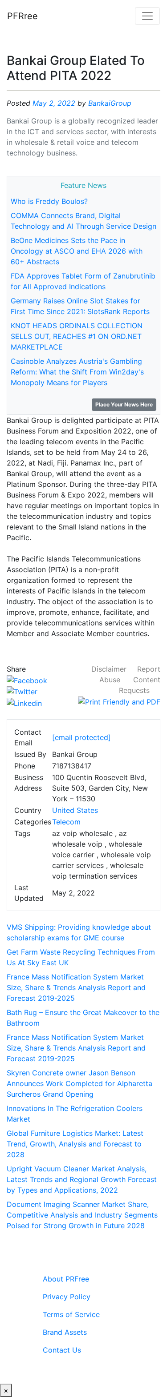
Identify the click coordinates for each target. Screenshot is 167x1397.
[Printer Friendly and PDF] (119, 701)
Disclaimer (108, 669)
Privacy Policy (66, 1296)
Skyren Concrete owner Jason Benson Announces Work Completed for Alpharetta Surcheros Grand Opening (79, 1083)
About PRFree (66, 1278)
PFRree (22, 16)
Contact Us (62, 1349)
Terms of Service (71, 1314)
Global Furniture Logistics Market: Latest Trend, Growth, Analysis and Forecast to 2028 (75, 1144)
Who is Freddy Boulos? (49, 201)
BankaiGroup (109, 103)
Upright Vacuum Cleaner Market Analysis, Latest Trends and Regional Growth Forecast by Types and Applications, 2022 (82, 1179)
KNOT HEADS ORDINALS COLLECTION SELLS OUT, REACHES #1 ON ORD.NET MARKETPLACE (77, 336)
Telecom (66, 821)
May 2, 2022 (54, 103)
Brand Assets (65, 1332)
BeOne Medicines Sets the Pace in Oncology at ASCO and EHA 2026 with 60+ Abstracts (77, 251)
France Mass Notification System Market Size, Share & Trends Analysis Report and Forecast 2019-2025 (76, 987)
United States (75, 810)
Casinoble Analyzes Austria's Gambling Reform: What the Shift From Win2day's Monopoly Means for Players (77, 372)
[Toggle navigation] (147, 16)
